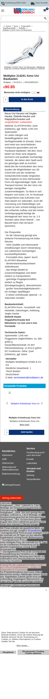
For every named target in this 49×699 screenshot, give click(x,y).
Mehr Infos (24, 425)
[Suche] (45, 18)
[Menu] (2, 11)
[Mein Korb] (45, 10)
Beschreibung (12, 109)
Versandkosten (34, 530)
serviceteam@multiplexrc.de (28, 377)
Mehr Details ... (23, 645)
